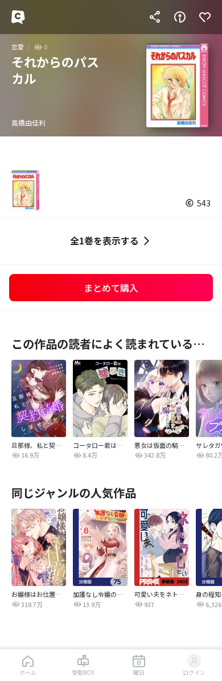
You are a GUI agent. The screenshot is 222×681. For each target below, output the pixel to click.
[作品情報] (180, 17)
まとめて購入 (111, 287)
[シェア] (155, 17)
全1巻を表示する (104, 240)
